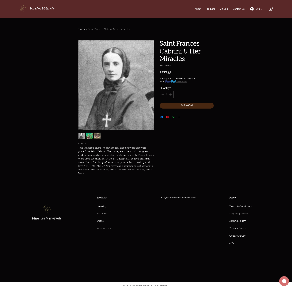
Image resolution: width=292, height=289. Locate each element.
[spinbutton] (167, 94)
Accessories (104, 228)
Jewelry (101, 206)
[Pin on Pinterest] (167, 117)
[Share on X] (179, 117)
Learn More (181, 81)
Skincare (102, 214)
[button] (270, 9)
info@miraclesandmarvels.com (178, 198)
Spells (100, 221)
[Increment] (171, 94)
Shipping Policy (238, 214)
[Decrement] (162, 94)
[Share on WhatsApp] (173, 117)
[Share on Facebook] (161, 117)
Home (82, 29)
